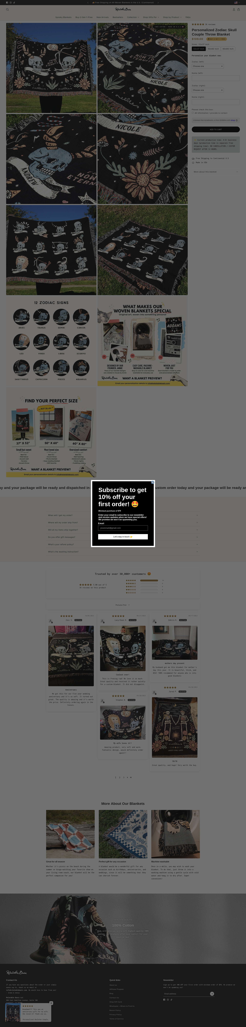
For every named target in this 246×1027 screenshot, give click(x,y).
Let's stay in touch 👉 (123, 537)
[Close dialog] (152, 482)
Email (101, 523)
